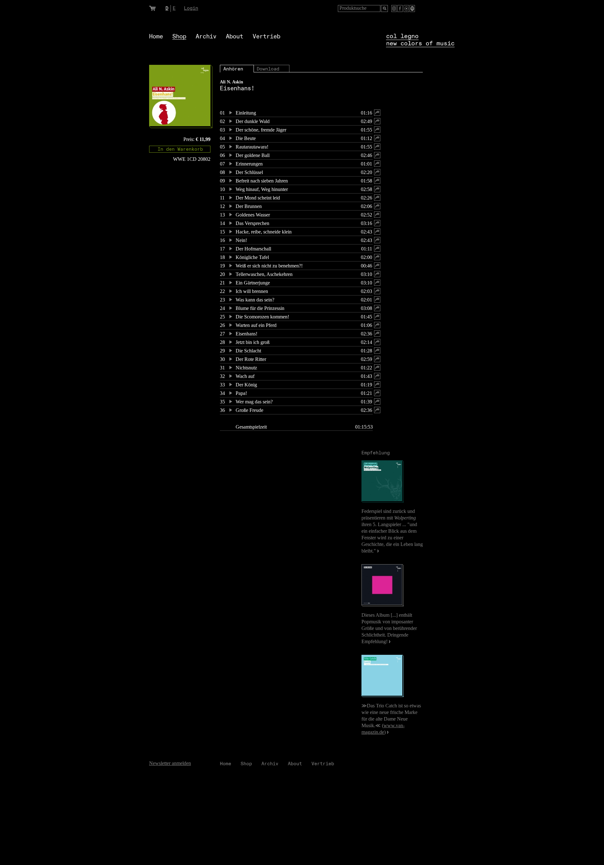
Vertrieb (266, 37)
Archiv (206, 37)
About (234, 37)
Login (191, 8)
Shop (179, 37)
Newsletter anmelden (170, 763)
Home (156, 37)
